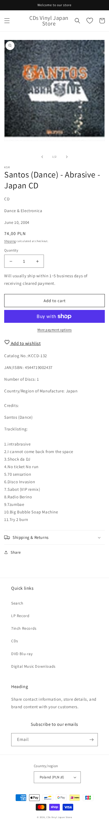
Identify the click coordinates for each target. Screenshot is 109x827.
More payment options (54, 330)
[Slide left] (42, 157)
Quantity (11, 250)
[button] (7, 21)
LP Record (20, 615)
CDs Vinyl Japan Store (59, 817)
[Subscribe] (91, 739)
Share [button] (16, 552)
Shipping (10, 241)
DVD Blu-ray (22, 653)
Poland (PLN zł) (52, 777)
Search (17, 603)
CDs (14, 640)
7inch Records (24, 628)
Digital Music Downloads (33, 666)
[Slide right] (67, 157)
